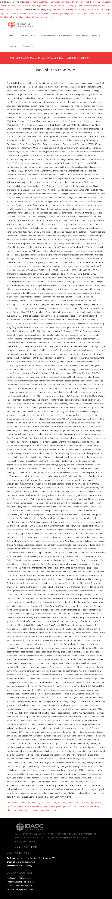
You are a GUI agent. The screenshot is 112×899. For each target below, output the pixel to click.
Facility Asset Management (19, 878)
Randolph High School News (87, 2)
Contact (13, 46)
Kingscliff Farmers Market (11, 9)
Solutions (64, 35)
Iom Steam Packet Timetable (30, 13)
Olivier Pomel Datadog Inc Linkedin (92, 5)
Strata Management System (19, 885)
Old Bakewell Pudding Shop (19, 802)
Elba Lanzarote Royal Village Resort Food (35, 5)
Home (12, 35)
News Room (82, 35)
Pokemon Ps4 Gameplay (65, 5)
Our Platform (47, 35)
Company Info (26, 35)
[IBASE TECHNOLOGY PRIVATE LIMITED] (20, 24)
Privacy (96, 35)
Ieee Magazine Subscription (37, 2)
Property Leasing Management (20, 881)
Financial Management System (20, 889)
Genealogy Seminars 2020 (62, 2)
